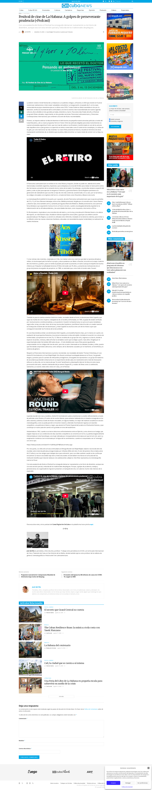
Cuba (21, 10)
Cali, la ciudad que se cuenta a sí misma (64, 663)
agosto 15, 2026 (59, 666)
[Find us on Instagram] (109, 1)
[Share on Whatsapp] (21, 112)
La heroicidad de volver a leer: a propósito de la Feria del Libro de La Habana (122, 211)
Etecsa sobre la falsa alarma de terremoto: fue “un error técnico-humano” (122, 301)
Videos (113, 10)
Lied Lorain (49, 633)
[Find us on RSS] (113, 1)
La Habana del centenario (57, 645)
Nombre (22, 740)
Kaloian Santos (50, 612)
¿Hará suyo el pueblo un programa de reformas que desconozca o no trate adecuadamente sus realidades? (116, 267)
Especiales (125, 10)
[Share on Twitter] (21, 108)
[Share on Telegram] (21, 116)
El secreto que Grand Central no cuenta (64, 609)
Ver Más (61, 696)
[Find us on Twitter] (105, 1)
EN (21, 1)
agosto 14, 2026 (57, 686)
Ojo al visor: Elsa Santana (119, 278)
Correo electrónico (25, 748)
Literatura (47, 678)
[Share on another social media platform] (21, 121)
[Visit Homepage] (70, 5)
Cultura (57, 10)
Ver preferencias (142, 783)
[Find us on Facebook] (103, 1)
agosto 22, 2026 (59, 612)
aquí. (92, 524)
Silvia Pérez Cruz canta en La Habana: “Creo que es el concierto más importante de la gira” (122, 285)
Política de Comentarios (91, 709)
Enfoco (46, 642)
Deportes (80, 10)
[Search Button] (132, 1)
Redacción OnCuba (51, 648)
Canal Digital (26, 13)
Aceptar (113, 783)
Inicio (20, 13)
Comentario (23, 718)
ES (19, 1)
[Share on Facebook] (21, 104)
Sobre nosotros (54, 783)
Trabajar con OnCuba (66, 783)
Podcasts (103, 10)
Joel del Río (28, 32)
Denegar (128, 783)
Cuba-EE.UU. (32, 10)
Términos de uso (91, 783)
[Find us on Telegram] (111, 1)
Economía (46, 10)
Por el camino (48, 607)
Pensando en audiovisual (60, 32)
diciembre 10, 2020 (39, 32)
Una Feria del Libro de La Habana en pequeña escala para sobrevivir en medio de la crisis (73, 682)
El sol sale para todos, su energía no (122, 231)
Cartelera (68, 10)
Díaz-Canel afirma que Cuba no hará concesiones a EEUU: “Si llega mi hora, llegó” (122, 204)
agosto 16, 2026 (61, 648)
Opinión (92, 10)
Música (46, 624)
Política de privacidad (127, 787)
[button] (148, 768)
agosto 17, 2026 (57, 633)
